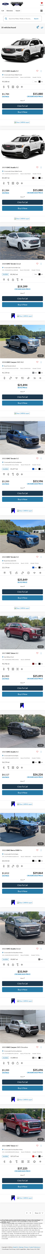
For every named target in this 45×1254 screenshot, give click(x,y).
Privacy (26, 1247)
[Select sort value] (41, 27)
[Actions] (41, 71)
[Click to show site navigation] (41, 11)
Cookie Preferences (34, 1247)
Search (36, 19)
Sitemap (21, 1247)
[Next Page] (30, 1213)
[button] (2, 10)
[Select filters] (37, 27)
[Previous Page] (27, 1213)
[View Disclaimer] (22, 87)
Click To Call (22, 106)
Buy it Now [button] (22, 112)
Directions (10, 11)
